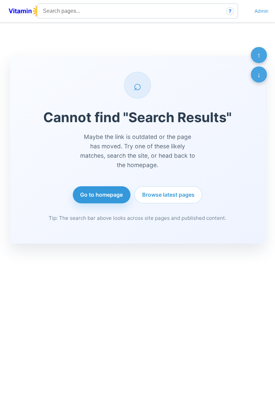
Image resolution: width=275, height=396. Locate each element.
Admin (261, 11)
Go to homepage (101, 194)
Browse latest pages (168, 194)
